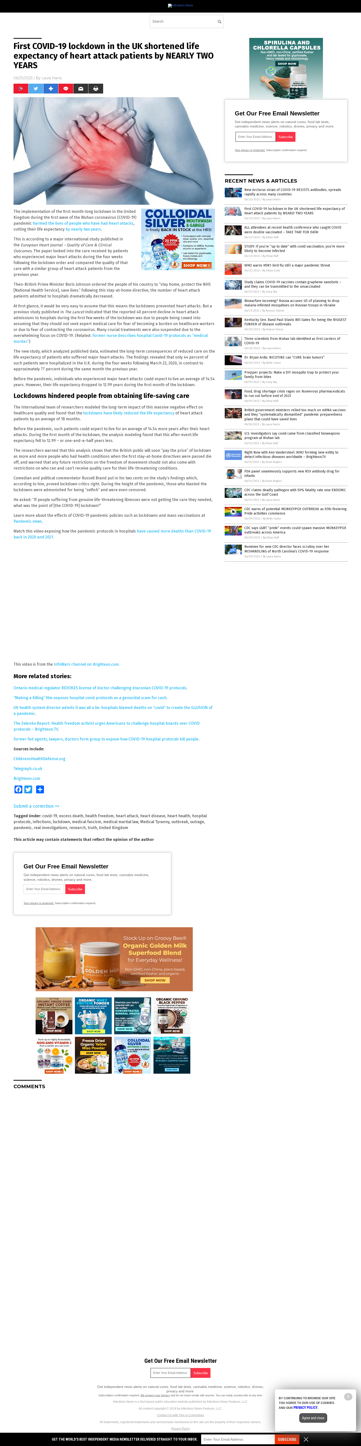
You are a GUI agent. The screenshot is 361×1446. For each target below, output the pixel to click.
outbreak (179, 821)
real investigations (50, 827)
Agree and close (313, 1418)
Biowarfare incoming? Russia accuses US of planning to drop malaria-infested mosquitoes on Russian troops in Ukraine (291, 303)
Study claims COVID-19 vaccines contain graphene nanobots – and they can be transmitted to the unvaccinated (292, 284)
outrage (197, 821)
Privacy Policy (180, 1428)
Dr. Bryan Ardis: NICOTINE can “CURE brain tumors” (284, 357)
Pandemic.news (28, 521)
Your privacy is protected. (39, 903)
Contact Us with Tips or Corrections (180, 1415)
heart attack (127, 816)
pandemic (23, 827)
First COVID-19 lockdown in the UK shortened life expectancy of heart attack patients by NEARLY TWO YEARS (294, 211)
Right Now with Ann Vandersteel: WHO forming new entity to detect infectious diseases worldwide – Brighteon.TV (291, 454)
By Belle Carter (272, 362)
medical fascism (86, 821)
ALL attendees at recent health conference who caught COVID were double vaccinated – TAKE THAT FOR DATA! (292, 229)
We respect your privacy (155, 1395)
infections (42, 821)
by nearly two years (83, 229)
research (77, 827)
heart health (178, 816)
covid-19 (49, 816)
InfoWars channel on (87, 664)
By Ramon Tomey (273, 329)
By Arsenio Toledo (273, 310)
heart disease (152, 816)
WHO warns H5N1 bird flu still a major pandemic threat (287, 265)
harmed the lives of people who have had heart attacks (83, 223)
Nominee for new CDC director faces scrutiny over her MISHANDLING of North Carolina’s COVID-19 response (286, 549)
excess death (71, 816)
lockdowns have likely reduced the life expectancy (128, 413)
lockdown (61, 821)
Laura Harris (52, 78)
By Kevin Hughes (272, 462)
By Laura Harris (271, 199)
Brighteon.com (27, 778)
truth (92, 827)
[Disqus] (114, 1154)
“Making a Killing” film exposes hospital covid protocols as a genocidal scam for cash (90, 697)
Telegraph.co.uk (28, 768)
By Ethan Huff (270, 237)
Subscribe (287, 1439)
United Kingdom (113, 827)
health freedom (99, 816)
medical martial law (120, 821)
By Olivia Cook (271, 270)
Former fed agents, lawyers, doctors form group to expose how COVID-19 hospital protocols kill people (106, 739)
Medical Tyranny (154, 821)
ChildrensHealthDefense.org (39, 758)
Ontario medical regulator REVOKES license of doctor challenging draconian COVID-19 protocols (100, 688)
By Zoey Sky (269, 291)
